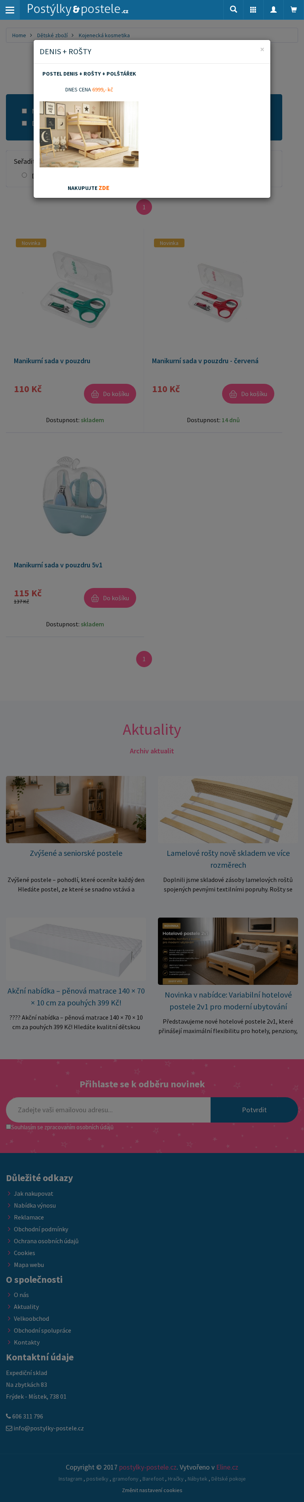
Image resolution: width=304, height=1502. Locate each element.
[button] (253, 10)
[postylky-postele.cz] (78, 10)
